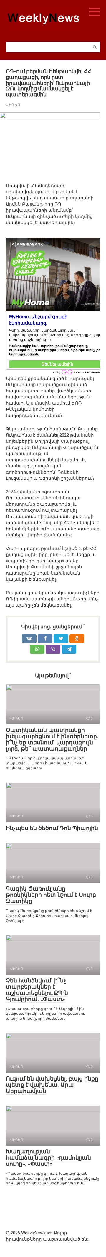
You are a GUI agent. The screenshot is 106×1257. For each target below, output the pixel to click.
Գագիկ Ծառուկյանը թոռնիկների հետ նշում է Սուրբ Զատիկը (51, 894)
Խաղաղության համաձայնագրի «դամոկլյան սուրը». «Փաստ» (48, 1157)
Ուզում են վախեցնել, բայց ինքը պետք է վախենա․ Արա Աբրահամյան (52, 1084)
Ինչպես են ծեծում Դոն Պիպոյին (52, 828)
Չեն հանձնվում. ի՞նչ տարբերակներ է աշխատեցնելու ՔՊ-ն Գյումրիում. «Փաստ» (37, 989)
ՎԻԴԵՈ (13, 105)
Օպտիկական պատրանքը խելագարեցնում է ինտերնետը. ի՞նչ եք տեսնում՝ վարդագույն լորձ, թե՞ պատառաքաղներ (52, 739)
